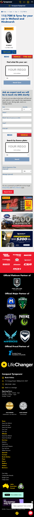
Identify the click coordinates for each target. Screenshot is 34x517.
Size (3, 107)
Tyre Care (4, 429)
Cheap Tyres (5, 479)
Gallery (4, 463)
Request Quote (8, 192)
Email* (4, 123)
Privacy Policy (5, 187)
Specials (4, 452)
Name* (4, 112)
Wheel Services (6, 450)
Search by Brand (6, 427)
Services (4, 440)
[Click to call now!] (20, 2)
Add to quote (6, 52)
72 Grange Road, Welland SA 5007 (16, 381)
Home (4, 12)
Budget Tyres (5, 477)
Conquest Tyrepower (18, 6)
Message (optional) (7, 174)
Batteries (4, 442)
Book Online (6, 457)
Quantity (25, 107)
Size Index (5, 473)
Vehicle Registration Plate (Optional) (9, 168)
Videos (4, 465)
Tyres (3, 421)
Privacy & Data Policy (11, 509)
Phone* (11, 118)
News (4, 461)
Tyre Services (5, 448)
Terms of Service (16, 187)
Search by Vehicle (7, 423)
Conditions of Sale (21, 509)
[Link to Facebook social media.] (17, 513)
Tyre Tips (4, 431)
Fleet (3, 459)
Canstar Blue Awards (7, 475)
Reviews (5, 468)
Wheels (4, 434)
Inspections (5, 444)
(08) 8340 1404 (10, 384)
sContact (9, 45)
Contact (4, 455)
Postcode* (5, 128)
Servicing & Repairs (7, 446)
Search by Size (6, 425)
